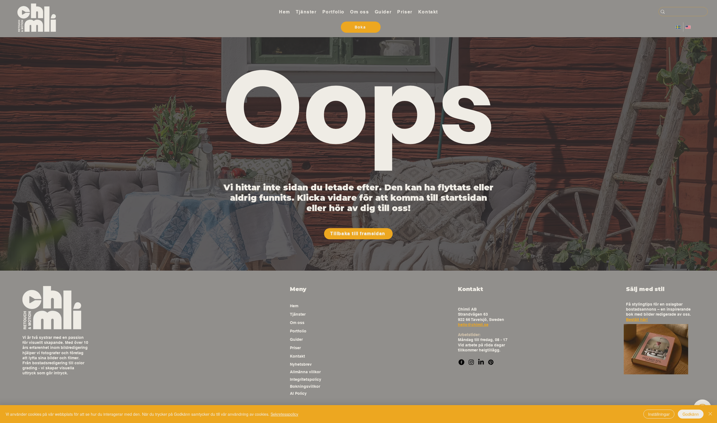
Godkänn (691, 414)
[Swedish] (678, 27)
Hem (294, 306)
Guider (296, 339)
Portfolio (298, 331)
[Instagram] (471, 362)
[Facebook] (461, 362)
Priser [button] (295, 348)
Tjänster (298, 314)
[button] (306, 11)
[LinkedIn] (481, 362)
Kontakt (297, 356)
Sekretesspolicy (284, 414)
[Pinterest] (490, 362)
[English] (688, 27)
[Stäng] (710, 414)
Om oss (297, 322)
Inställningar (659, 414)
